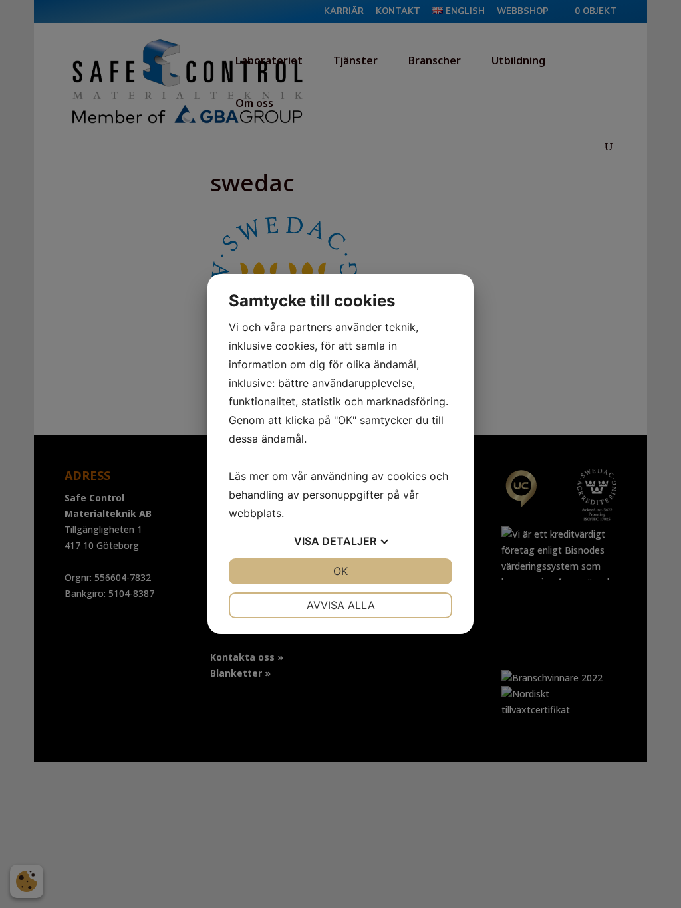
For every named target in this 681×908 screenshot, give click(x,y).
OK (340, 571)
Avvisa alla (341, 605)
